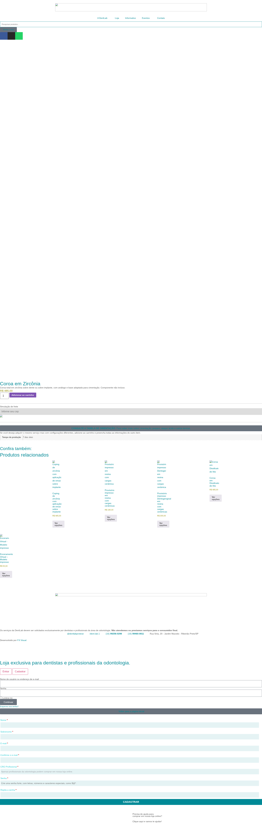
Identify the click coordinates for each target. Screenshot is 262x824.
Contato (161, 18)
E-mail (4, 743)
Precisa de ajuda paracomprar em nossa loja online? (147, 815)
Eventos (146, 18)
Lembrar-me (7, 698)
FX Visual (21, 640)
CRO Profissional (9, 767)
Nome (4, 720)
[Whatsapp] (19, 36)
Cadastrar (131, 801)
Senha (3, 688)
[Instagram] (11, 36)
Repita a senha (8, 790)
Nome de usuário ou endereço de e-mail (19, 679)
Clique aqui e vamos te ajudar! (147, 821)
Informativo (130, 18)
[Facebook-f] (4, 36)
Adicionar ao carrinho (23, 395)
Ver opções (58, 524)
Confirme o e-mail (9, 755)
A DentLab (102, 18)
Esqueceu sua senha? (9, 707)
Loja (117, 18)
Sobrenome (6, 732)
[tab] (6, 671)
